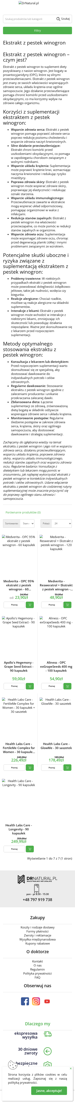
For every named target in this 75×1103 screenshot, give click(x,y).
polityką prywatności (22, 1082)
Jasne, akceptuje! (49, 1091)
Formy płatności (37, 931)
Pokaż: (46, 523)
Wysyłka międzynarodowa (37, 939)
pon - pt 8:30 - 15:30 (37, 894)
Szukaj (65, 19)
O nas (38, 965)
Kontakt (37, 961)
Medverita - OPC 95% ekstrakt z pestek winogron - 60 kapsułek (18, 585)
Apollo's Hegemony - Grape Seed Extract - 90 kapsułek (18, 666)
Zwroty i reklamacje (37, 935)
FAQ (37, 977)
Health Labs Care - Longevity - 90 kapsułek (18, 829)
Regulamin (37, 969)
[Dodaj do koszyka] (30, 605)
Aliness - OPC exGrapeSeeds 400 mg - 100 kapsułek (56, 666)
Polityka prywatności (37, 973)
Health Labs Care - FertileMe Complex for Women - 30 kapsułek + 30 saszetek (19, 748)
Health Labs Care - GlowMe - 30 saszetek (56, 746)
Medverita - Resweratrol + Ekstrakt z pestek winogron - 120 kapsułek (56, 585)
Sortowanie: (11, 523)
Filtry (37, 30)
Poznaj (14, 604)
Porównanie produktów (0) (23, 512)
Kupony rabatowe (37, 943)
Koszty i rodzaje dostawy (38, 927)
